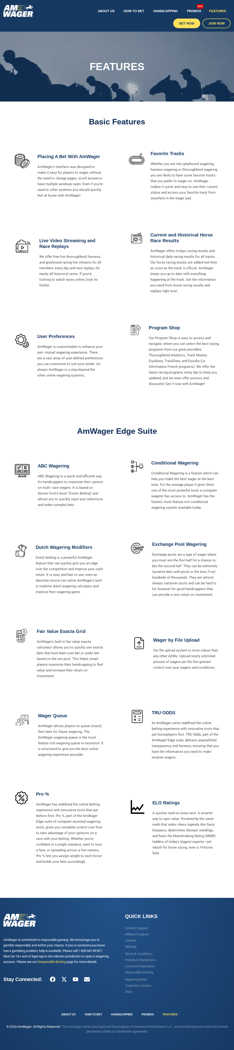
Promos (195, 9)
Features (217, 11)
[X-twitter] (64, 979)
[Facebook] (52, 979)
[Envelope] (87, 979)
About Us (106, 11)
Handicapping (165, 11)
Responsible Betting (52, 962)
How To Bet (134, 11)
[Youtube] (75, 979)
